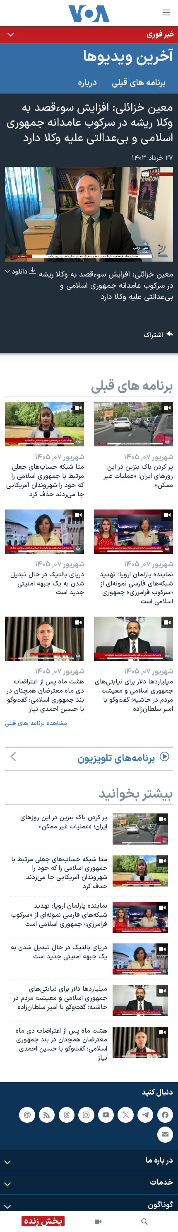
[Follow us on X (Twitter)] (125, 1115)
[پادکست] (27, 1115)
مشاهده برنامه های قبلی (36, 723)
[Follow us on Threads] (67, 1115)
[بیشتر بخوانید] (89, 34)
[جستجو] (144, 1221)
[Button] (158, 337)
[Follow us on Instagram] (86, 1115)
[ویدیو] (98, 1221)
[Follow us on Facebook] (165, 1115)
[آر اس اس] (47, 1115)
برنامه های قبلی (139, 83)
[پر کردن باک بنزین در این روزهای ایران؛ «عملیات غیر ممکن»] (133, 424)
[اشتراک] (165, 1134)
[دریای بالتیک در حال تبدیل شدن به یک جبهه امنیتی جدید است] (44, 531)
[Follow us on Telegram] (145, 1115)
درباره (87, 83)
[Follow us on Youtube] (106, 1115)
